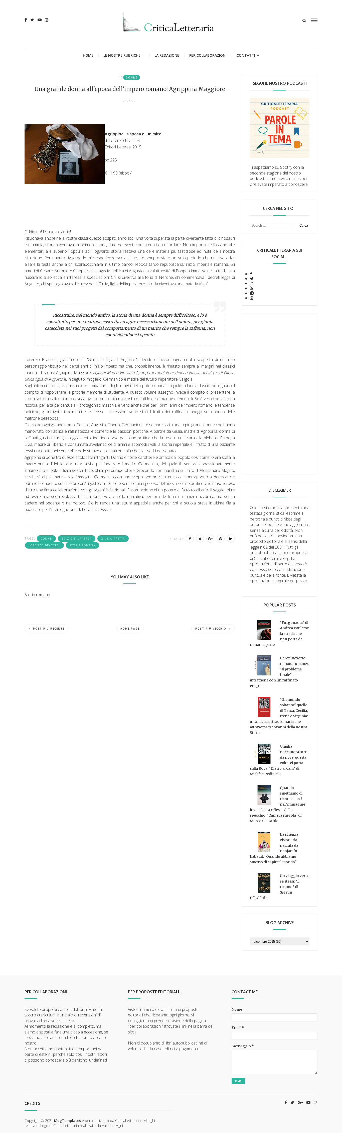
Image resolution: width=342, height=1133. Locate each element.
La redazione (166, 55)
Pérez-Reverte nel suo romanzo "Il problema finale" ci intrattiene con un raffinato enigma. (279, 672)
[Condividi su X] (200, 539)
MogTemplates (67, 1120)
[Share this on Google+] (210, 539)
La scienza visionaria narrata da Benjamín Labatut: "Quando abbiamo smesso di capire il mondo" (274, 848)
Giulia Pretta (113, 538)
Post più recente (49, 628)
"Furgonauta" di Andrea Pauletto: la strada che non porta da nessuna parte (279, 633)
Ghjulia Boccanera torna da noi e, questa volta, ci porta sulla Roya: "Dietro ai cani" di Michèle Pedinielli (279, 760)
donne (131, 77)
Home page (130, 628)
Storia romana (82, 545)
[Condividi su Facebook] (190, 539)
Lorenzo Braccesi (44, 545)
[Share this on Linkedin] (231, 539)
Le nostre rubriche (121, 55)
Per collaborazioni (208, 55)
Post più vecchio (210, 628)
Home (88, 55)
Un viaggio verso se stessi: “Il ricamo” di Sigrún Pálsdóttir (279, 887)
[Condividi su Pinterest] (221, 539)
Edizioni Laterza (77, 538)
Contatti (246, 55)
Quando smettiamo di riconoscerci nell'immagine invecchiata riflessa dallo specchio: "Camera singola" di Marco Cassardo (277, 804)
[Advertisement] (279, 393)
